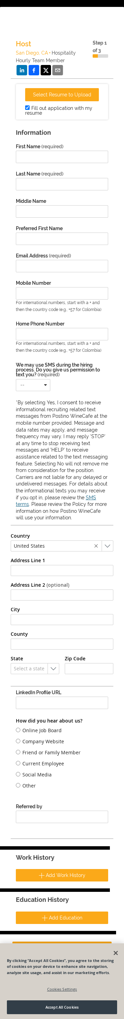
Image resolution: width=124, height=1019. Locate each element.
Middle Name (31, 201)
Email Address (43, 255)
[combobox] (33, 385)
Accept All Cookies (62, 1007)
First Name (39, 146)
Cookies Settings (62, 989)
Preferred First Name (39, 228)
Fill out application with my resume (58, 110)
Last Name (39, 173)
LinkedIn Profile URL (38, 692)
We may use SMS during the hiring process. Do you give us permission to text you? (58, 369)
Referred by (29, 806)
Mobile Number (33, 283)
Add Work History (64, 875)
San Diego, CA (32, 53)
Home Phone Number (40, 323)
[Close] (115, 953)
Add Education (65, 918)
